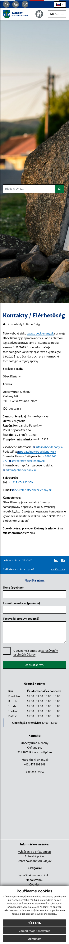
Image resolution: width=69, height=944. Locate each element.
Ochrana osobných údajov (34, 861)
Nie (63, 560)
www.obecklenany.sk (40, 333)
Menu (54, 14)
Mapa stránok (34, 880)
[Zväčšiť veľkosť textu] (25, 4)
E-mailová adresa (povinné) (21, 603)
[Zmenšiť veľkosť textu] (6, 4)
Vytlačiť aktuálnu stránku (34, 875)
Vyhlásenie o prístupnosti (34, 851)
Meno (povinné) (13, 587)
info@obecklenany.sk (49, 447)
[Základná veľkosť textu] (15, 4)
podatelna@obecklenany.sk (38, 451)
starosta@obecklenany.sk (28, 461)
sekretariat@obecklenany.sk (33, 490)
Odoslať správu (34, 665)
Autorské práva (34, 856)
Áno (56, 560)
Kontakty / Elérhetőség (25, 324)
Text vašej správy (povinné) (21, 618)
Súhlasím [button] (35, 923)
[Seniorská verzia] (39, 14)
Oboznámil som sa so (35, 652)
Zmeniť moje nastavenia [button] (34, 930)
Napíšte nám (58, 569)
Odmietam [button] (34, 938)
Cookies (34, 884)
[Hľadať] (59, 188)
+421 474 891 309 (22, 482)
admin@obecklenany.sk (21, 470)
